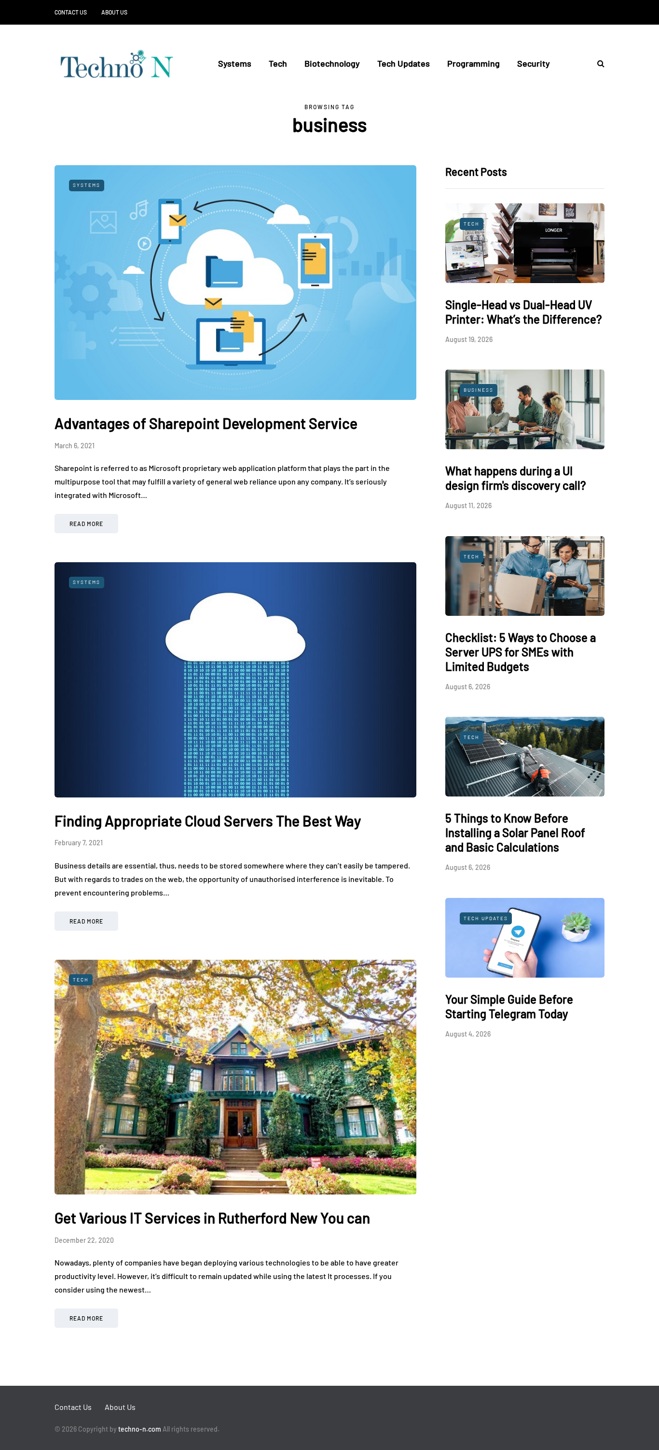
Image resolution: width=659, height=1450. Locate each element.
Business (479, 390)
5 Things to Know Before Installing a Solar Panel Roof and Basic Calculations (515, 832)
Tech (278, 63)
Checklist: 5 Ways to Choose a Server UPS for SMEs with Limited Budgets (520, 651)
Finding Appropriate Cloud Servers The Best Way (208, 820)
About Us (114, 12)
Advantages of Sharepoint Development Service (206, 423)
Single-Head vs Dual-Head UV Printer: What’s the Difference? (523, 312)
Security (533, 63)
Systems (234, 63)
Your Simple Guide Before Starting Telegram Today (509, 1006)
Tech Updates (403, 63)
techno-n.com (139, 1429)
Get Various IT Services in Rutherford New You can (212, 1217)
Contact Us (71, 12)
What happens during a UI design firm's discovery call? (515, 478)
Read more (86, 523)
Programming (473, 63)
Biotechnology (332, 63)
